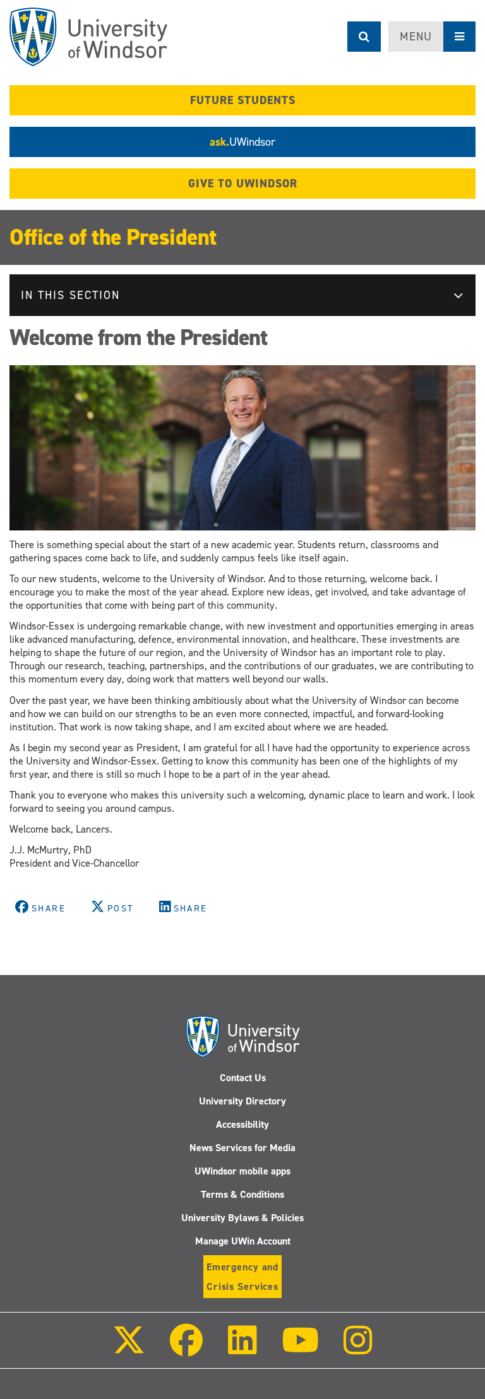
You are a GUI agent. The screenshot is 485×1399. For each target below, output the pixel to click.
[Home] (88, 37)
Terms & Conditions (242, 1194)
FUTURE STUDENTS (243, 100)
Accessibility (242, 1124)
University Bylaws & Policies (242, 1217)
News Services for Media (242, 1147)
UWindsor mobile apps (242, 1171)
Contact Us (243, 1077)
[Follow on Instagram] (358, 1348)
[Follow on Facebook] (186, 1348)
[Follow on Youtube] (300, 1348)
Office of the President (113, 237)
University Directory (242, 1101)
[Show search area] (364, 36)
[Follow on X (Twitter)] (129, 1348)
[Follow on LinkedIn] (242, 1348)
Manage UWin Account (242, 1241)
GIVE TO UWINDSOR (242, 183)
